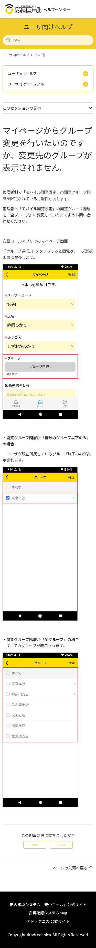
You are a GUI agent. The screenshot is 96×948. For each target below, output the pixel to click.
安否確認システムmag (48, 912)
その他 (40, 54)
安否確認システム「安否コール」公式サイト (48, 904)
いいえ (61, 844)
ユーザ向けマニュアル (26, 84)
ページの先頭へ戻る (70, 867)
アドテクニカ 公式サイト (48, 921)
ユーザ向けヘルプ (16, 54)
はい (35, 844)
